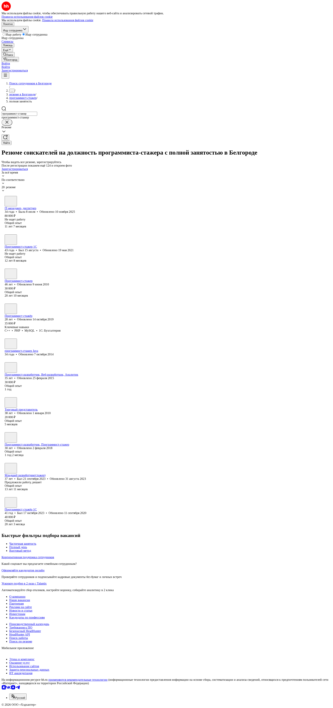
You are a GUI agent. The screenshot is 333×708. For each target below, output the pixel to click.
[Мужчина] (11, 239)
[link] (8, 54)
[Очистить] (7, 122)
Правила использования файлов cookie (67, 20)
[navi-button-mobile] (5, 75)
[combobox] (19, 114)
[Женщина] (11, 201)
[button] (6, 63)
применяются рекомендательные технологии (78, 679)
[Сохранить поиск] (5, 137)
